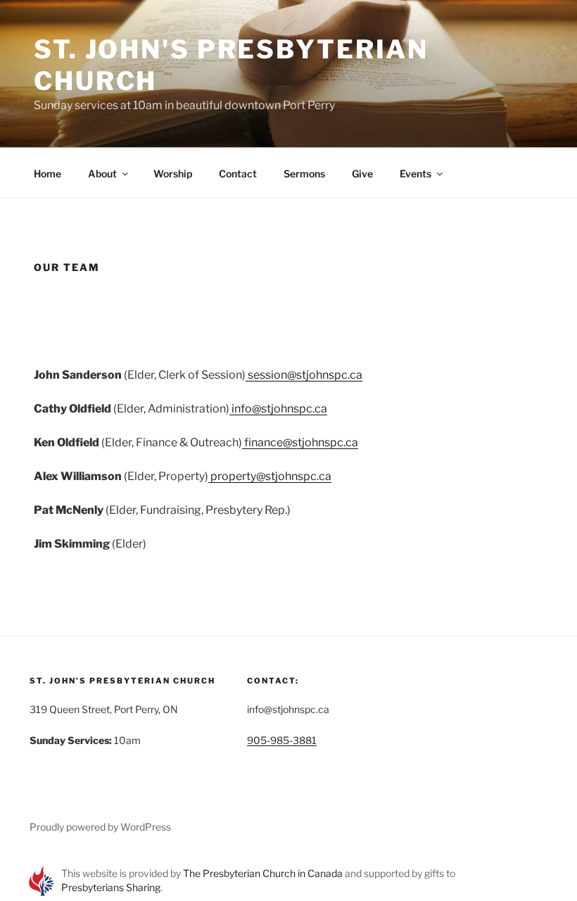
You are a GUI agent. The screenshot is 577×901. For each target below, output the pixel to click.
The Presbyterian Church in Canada (263, 873)
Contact (238, 173)
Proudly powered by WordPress (100, 827)
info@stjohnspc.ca (278, 408)
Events (415, 173)
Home (47, 173)
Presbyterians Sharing (110, 887)
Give (362, 173)
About (102, 173)
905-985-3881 (282, 740)
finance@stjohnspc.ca (300, 442)
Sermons (304, 173)
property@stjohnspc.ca (269, 476)
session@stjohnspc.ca (304, 375)
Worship (172, 173)
